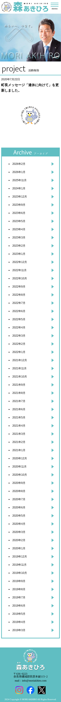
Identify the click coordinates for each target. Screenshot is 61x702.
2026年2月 (18, 163)
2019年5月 (18, 613)
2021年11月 (19, 368)
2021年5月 (18, 417)
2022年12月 (19, 262)
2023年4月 (18, 229)
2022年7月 (18, 302)
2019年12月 (19, 556)
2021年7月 (18, 401)
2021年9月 (18, 384)
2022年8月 (18, 294)
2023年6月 (18, 213)
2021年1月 (18, 450)
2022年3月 (18, 335)
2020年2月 (18, 540)
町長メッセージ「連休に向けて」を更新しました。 (30, 87)
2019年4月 (18, 622)
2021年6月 (18, 409)
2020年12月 (19, 458)
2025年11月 (19, 180)
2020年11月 (19, 466)
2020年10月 (19, 474)
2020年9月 (18, 482)
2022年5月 (18, 319)
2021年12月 (19, 360)
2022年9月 (18, 286)
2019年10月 (19, 572)
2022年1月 (18, 352)
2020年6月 (18, 507)
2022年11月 (19, 270)
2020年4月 (18, 523)
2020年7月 (18, 499)
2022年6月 (18, 311)
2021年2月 (18, 442)
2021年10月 (19, 376)
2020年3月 (18, 532)
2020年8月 (18, 491)
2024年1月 (18, 188)
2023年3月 (18, 237)
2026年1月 (18, 172)
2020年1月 (18, 548)
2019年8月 (18, 589)
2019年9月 (18, 581)
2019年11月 (19, 564)
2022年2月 (18, 343)
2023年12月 (19, 196)
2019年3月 (18, 630)
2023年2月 (18, 245)
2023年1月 (18, 253)
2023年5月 (18, 221)
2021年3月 (18, 433)
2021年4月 (18, 425)
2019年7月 (18, 597)
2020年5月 (18, 515)
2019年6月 (18, 605)
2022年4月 (18, 327)
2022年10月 (19, 278)
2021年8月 (18, 392)
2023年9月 (18, 204)
